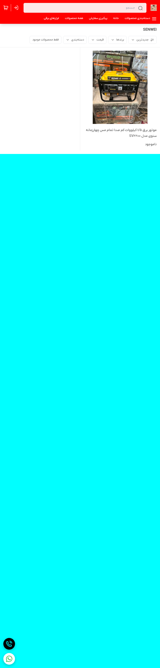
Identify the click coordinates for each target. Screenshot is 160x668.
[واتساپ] (9, 659)
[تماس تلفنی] (9, 644)
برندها (120, 40)
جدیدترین (142, 40)
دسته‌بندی (77, 40)
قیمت (100, 40)
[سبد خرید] (5, 7)
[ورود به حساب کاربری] (17, 7)
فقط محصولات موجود (45, 40)
